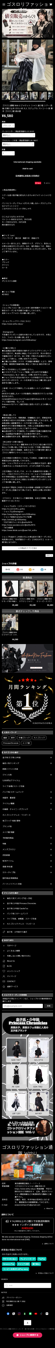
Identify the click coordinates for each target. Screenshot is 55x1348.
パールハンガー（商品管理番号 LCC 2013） (18, 131)
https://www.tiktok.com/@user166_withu (19, 530)
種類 (3, 122)
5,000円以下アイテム (11, 780)
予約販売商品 (8, 838)
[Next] (52, 65)
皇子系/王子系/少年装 (12, 758)
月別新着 (6, 855)
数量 (3, 149)
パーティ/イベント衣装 (12, 884)
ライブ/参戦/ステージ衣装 (13, 786)
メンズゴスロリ (9, 849)
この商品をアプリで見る (27, 548)
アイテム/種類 (8, 803)
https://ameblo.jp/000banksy (14, 520)
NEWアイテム (8, 861)
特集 (4, 844)
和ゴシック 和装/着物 (11, 821)
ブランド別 (7, 826)
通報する (49, 555)
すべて (8, 569)
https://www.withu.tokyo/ (12, 324)
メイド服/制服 (8, 832)
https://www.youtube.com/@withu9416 (18, 525)
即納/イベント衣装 (10, 769)
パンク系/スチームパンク (13, 792)
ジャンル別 (7, 775)
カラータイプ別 (9, 872)
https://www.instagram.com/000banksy (19, 514)
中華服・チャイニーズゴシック (15, 809)
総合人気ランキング (11, 763)
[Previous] (3, 65)
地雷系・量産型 (9, 798)
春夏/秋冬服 (8, 867)
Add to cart (28, 168)
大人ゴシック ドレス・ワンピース (16, 815)
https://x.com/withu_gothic (13, 509)
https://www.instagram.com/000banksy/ (19, 340)
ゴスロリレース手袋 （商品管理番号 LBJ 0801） (20, 140)
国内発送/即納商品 (10, 878)
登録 (48, 1006)
